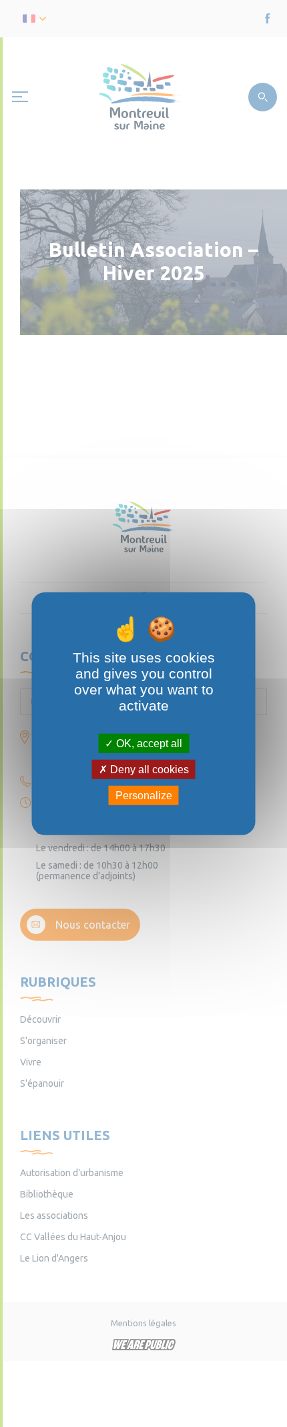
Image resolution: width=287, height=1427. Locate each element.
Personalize (143, 795)
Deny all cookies (148, 769)
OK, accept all (147, 743)
